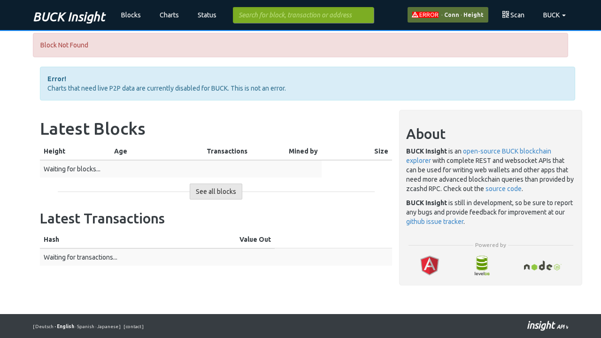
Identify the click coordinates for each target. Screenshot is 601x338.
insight (547, 325)
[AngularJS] (429, 265)
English (64, 326)
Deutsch (44, 326)
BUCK (552, 15)
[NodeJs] (543, 265)
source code (503, 188)
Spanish (85, 326)
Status (207, 15)
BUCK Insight (69, 16)
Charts (169, 15)
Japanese (107, 326)
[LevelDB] (481, 265)
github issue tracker (434, 221)
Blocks (131, 15)
